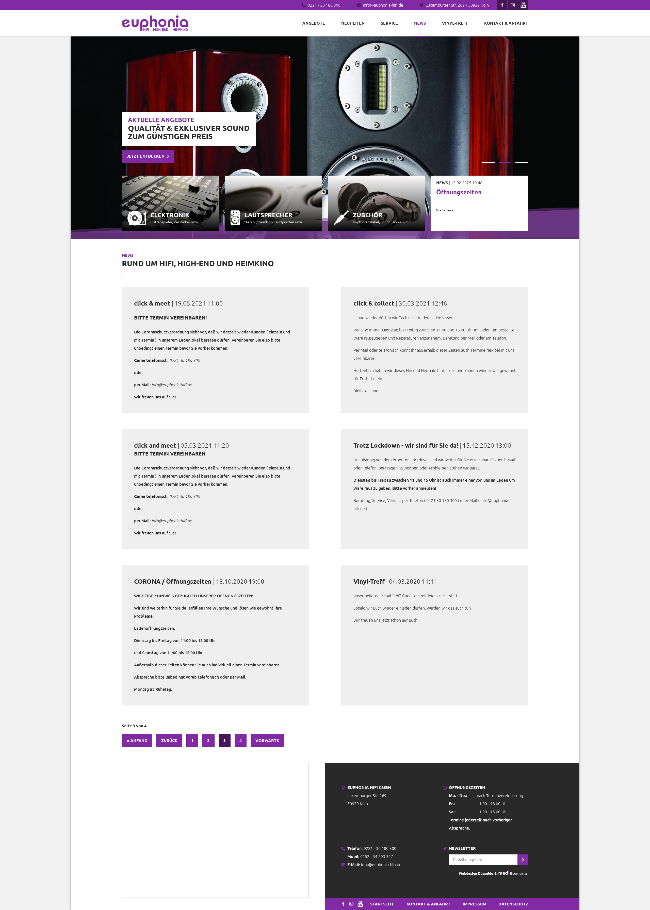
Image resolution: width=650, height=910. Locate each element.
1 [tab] (488, 162)
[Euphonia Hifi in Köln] (155, 23)
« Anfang (137, 740)
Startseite (382, 904)
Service (389, 23)
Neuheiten (353, 23)
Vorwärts (267, 740)
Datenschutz (513, 904)
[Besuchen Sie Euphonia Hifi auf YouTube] (523, 5)
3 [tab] (521, 162)
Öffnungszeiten (459, 192)
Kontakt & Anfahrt (506, 23)
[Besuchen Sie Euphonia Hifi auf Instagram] (513, 5)
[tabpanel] (325, 137)
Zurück (169, 740)
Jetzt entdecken (146, 156)
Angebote (313, 23)
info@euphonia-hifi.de (383, 5)
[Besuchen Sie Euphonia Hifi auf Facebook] (502, 5)
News (420, 23)
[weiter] (522, 859)
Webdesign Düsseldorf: (478, 873)
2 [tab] (505, 162)
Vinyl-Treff (455, 23)
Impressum (474, 904)
